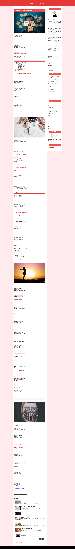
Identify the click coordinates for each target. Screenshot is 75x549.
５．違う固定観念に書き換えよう (20, 68)
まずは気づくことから (18, 70)
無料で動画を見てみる (19, 488)
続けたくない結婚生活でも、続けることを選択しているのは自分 (54, 89)
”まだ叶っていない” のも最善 (52, 79)
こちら (55, 45)
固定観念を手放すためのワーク (20, 63)
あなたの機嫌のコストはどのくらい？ (53, 81)
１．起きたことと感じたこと (20, 64)
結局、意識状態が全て (51, 91)
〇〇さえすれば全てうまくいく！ (53, 83)
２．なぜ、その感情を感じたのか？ (20, 65)
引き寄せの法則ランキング (51, 66)
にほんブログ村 (50, 63)
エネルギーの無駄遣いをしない (20, 69)
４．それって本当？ (18, 67)
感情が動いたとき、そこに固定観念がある (21, 62)
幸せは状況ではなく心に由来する (53, 93)
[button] (60, 70)
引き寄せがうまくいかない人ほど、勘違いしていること (54, 86)
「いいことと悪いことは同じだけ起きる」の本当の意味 (54, 96)
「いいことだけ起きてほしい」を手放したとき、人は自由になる (54, 77)
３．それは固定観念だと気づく (20, 66)
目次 (28, 61)
